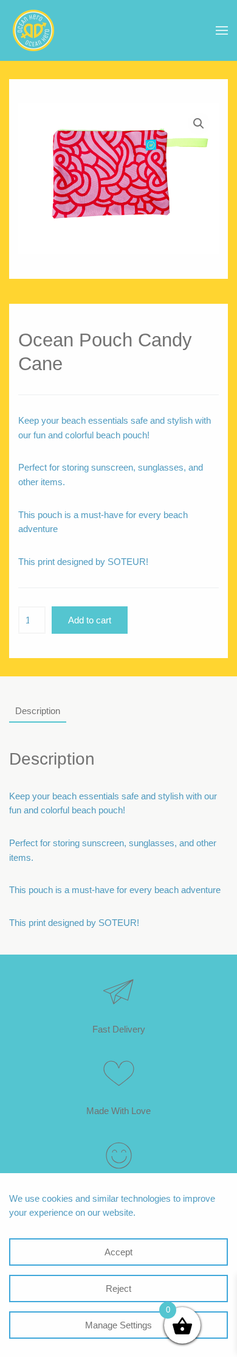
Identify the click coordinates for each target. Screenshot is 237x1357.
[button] (222, 30)
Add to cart (89, 620)
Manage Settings (118, 1325)
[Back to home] (33, 30)
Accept (118, 1252)
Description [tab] (37, 711)
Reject (118, 1288)
